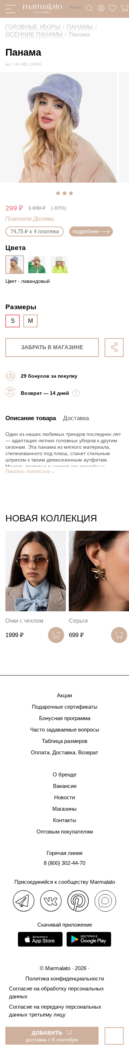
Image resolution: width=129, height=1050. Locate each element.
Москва (75, 7)
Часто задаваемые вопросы (64, 730)
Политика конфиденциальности (64, 978)
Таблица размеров (64, 741)
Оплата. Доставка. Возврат (64, 752)
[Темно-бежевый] (39, 264)
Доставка (76, 418)
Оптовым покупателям (65, 832)
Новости (64, 797)
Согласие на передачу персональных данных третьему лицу (55, 1011)
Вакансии (64, 786)
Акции (64, 695)
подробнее (85, 231)
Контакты (64, 820)
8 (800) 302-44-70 (64, 863)
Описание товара (30, 418)
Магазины (64, 809)
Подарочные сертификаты (64, 707)
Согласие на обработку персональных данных (56, 992)
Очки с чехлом (24, 621)
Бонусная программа (64, 718)
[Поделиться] (114, 347)
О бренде (64, 774)
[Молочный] (61, 264)
